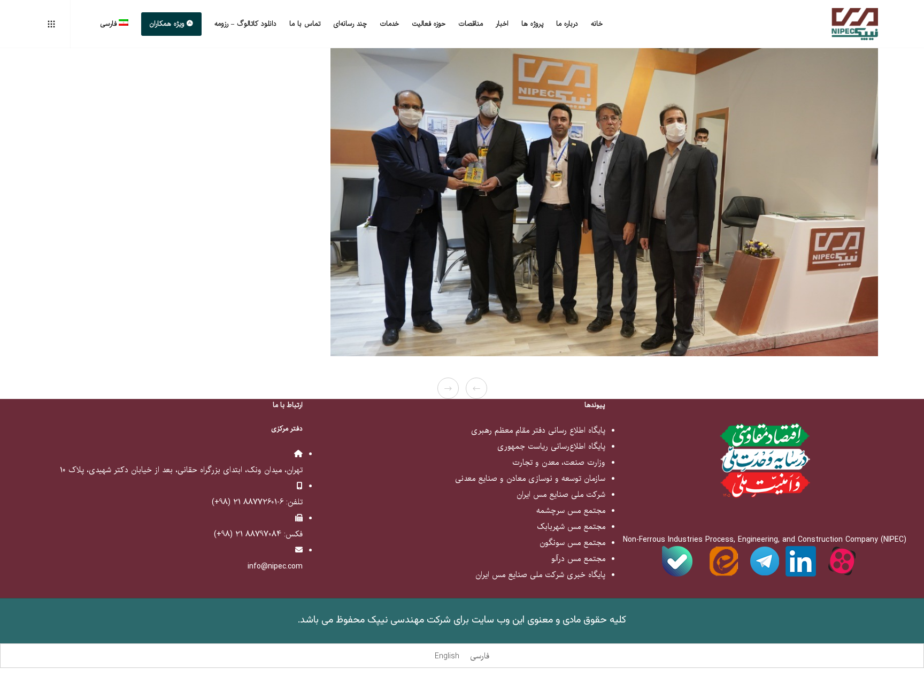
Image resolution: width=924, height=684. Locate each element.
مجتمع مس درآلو (578, 558)
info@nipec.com (275, 566)
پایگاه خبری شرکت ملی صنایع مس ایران (540, 574)
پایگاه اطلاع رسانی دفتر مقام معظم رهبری (538, 430)
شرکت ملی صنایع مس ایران (561, 494)
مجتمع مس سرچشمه (570, 510)
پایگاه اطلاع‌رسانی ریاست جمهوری (551, 446)
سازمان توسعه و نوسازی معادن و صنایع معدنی (530, 478)
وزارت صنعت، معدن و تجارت (558, 462)
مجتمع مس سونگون (572, 542)
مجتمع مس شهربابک (571, 526)
